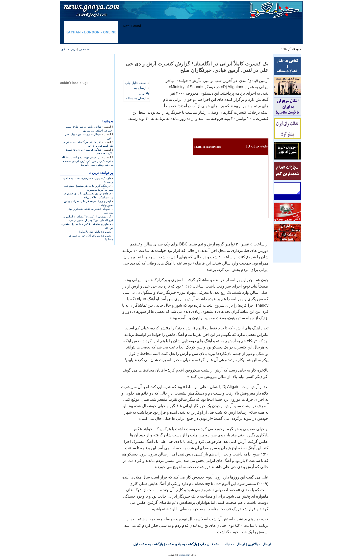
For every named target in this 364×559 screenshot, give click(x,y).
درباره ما (72, 49)
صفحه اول (84, 49)
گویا (63, 49)
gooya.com (184, 555)
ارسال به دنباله (136, 98)
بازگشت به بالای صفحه (181, 544)
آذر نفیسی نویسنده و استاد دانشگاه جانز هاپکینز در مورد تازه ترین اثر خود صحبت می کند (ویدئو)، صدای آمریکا (87, 161)
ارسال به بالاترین (259, 544)
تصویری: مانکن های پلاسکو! (95, 231)
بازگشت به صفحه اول (148, 544)
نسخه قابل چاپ (135, 83)
